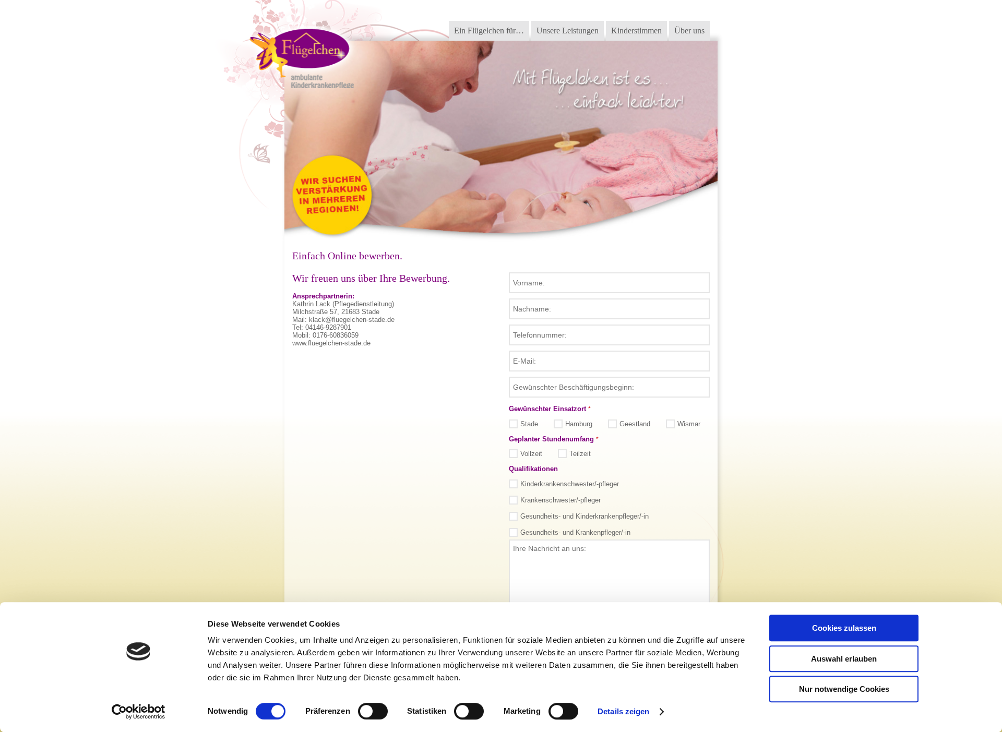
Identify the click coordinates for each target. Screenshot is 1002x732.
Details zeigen (623, 711)
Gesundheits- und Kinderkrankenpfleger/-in (584, 516)
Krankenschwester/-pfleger (560, 500)
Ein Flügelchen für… (489, 30)
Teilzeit (580, 454)
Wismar (688, 424)
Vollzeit (531, 454)
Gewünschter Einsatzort (550, 409)
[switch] (373, 711)
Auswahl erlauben (844, 658)
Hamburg (578, 424)
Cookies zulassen (844, 627)
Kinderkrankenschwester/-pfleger (569, 484)
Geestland (634, 424)
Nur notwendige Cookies (844, 689)
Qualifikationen (533, 469)
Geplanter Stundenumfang (554, 439)
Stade (529, 424)
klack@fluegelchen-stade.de (352, 319)
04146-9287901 (328, 327)
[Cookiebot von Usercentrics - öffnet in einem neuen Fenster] (138, 711)
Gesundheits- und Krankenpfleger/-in (575, 532)
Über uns (689, 30)
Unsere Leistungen (567, 30)
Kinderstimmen (636, 30)
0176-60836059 (336, 335)
